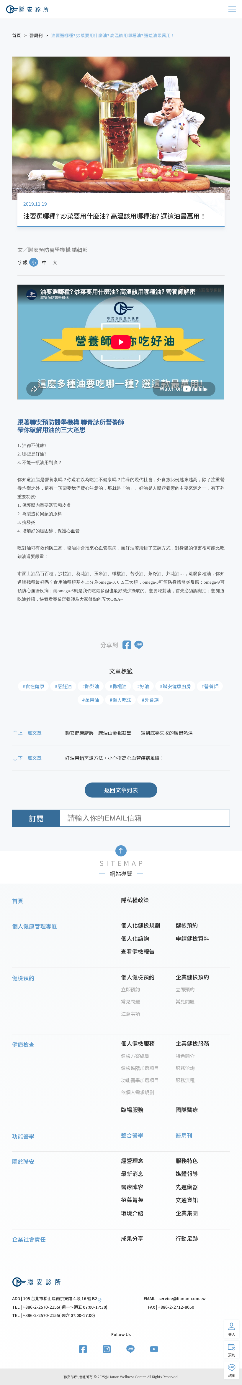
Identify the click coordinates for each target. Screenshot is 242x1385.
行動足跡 (187, 1238)
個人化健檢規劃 (140, 925)
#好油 (143, 686)
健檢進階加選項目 (140, 1068)
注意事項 (130, 1013)
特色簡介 (185, 1055)
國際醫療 (187, 1109)
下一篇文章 (30, 757)
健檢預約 (187, 925)
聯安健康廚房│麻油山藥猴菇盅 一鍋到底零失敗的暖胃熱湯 (129, 732)
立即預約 (130, 989)
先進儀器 (187, 1187)
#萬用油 (90, 699)
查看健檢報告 (138, 951)
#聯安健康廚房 (175, 686)
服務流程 (185, 1080)
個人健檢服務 (138, 1043)
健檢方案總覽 (135, 1055)
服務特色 (187, 1160)
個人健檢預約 (138, 977)
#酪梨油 (90, 686)
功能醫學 (23, 1136)
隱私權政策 (135, 900)
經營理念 (132, 1160)
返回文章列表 (121, 790)
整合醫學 (132, 1135)
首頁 (17, 900)
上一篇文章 (30, 732)
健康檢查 (23, 1044)
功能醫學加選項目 (140, 1080)
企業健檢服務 (192, 1043)
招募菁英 (132, 1200)
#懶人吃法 (120, 699)
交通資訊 (187, 1200)
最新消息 (132, 1173)
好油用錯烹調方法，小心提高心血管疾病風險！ (114, 757)
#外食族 (150, 699)
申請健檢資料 (192, 938)
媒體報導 (187, 1173)
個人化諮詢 (135, 938)
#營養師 (209, 686)
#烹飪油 (63, 686)
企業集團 (187, 1213)
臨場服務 (132, 1109)
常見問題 (130, 1001)
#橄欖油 (118, 686)
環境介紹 (132, 1213)
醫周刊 (184, 1135)
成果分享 (132, 1238)
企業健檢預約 (192, 977)
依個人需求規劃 (137, 1092)
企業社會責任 (29, 1239)
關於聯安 (23, 1161)
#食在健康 (33, 686)
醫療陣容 (132, 1187)
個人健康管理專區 (34, 926)
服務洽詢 (185, 1068)
